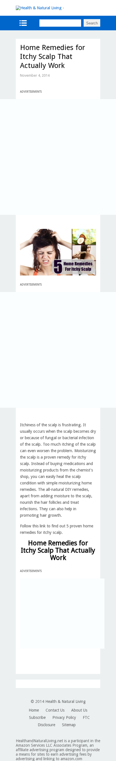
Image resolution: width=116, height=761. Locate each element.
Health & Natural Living (65, 701)
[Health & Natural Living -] (40, 8)
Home (34, 710)
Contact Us (55, 710)
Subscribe (37, 717)
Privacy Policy (64, 717)
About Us (79, 710)
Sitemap (69, 725)
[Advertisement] (58, 157)
